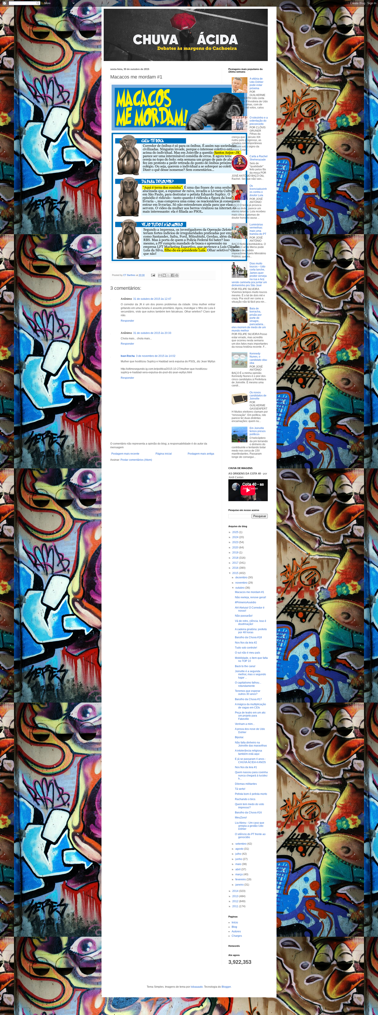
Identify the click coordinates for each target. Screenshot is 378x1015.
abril (238, 869)
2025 (235, 532)
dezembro (241, 577)
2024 (235, 537)
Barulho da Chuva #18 (248, 637)
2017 (235, 562)
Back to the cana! (245, 666)
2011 (235, 906)
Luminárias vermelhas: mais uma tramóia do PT (258, 229)
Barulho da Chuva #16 (248, 812)
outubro (240, 587)
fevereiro (241, 879)
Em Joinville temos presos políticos (258, 431)
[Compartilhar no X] (168, 275)
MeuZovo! (241, 817)
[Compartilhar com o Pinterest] (177, 275)
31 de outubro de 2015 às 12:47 (152, 298)
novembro (241, 582)
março (239, 874)
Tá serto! (240, 788)
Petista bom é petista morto (251, 793)
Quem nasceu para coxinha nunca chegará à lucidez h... (251, 775)
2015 (235, 573)
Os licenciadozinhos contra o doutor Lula (258, 190)
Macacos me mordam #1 (249, 592)
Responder (127, 320)
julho (238, 853)
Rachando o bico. (245, 799)
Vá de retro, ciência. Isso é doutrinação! (250, 622)
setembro (241, 843)
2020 (235, 547)
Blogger (226, 986)
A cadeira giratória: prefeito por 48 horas (251, 631)
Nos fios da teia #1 (246, 767)
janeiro (239, 884)
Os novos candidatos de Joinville (258, 395)
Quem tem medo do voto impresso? (249, 806)
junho (239, 859)
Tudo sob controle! (246, 647)
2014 (235, 891)
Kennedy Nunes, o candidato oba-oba (259, 358)
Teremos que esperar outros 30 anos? (247, 692)
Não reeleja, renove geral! (250, 597)
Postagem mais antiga (201, 453)
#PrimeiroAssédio (245, 602)
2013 (235, 896)
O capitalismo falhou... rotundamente (248, 684)
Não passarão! (243, 615)
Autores (236, 931)
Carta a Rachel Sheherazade (259, 158)
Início (235, 922)
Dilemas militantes (246, 783)
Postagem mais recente (125, 453)
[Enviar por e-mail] (160, 275)
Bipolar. (239, 737)
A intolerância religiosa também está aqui (248, 752)
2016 (235, 567)
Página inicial (164, 453)
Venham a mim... (245, 723)
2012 (235, 901)
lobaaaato (197, 986)
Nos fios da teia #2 (246, 642)
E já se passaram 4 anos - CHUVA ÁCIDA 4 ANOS (250, 760)
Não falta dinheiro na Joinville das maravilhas (251, 744)
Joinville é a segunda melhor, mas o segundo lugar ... (250, 674)
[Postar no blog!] (164, 275)
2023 (235, 542)
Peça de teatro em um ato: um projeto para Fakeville (250, 715)
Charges (237, 935)
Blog (234, 926)
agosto (239, 848)
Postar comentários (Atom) (136, 459)
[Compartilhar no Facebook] (172, 275)
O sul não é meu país (247, 652)
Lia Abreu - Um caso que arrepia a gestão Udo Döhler (249, 826)
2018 (235, 557)
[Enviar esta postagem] (153, 275)
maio (238, 864)
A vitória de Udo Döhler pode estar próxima (256, 83)
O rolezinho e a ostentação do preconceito (259, 121)
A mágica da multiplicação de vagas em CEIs (250, 706)
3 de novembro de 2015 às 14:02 (155, 356)
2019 (235, 552)
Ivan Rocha (128, 356)
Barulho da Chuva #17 (248, 699)
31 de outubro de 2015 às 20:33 (152, 333)
